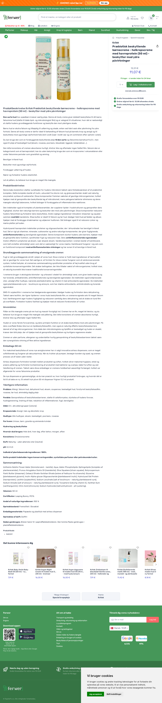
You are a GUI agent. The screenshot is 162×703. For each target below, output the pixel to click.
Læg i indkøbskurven (142, 85)
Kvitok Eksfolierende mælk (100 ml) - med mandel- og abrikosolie (127, 572)
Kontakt (153, 26)
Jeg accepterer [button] (95, 694)
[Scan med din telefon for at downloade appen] (10, 634)
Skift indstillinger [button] (114, 694)
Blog (32, 26)
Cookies (59, 646)
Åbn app (104, 3)
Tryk (58, 643)
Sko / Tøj (151, 30)
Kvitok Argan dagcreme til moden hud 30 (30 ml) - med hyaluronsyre (73, 572)
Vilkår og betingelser (64, 629)
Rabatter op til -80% (16, 26)
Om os (5, 618)
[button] (27, 630)
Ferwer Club (139, 26)
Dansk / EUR (120, 628)
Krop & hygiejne (122, 38)
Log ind (152, 619)
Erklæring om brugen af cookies (68, 638)
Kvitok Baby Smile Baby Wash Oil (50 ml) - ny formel (18, 572)
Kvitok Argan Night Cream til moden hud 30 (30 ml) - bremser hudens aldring (45, 573)
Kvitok (115, 42)
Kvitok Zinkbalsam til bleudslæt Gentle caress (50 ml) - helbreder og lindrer (100, 573)
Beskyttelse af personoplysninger (69, 640)
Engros (57, 26)
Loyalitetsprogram (63, 623)
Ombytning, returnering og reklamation (71, 620)
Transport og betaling (64, 618)
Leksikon (43, 26)
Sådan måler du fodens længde (68, 635)
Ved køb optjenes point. (135, 91)
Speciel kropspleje (137, 38)
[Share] (157, 46)
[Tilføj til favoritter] (28, 547)
